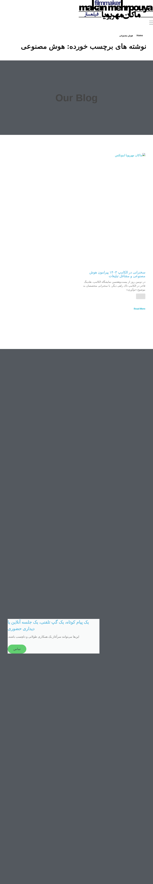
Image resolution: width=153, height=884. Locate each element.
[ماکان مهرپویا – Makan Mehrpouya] (116, 10)
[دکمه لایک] (140, 296)
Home (140, 35)
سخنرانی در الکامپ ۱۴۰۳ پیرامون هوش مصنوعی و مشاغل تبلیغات (117, 274)
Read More (139, 309)
